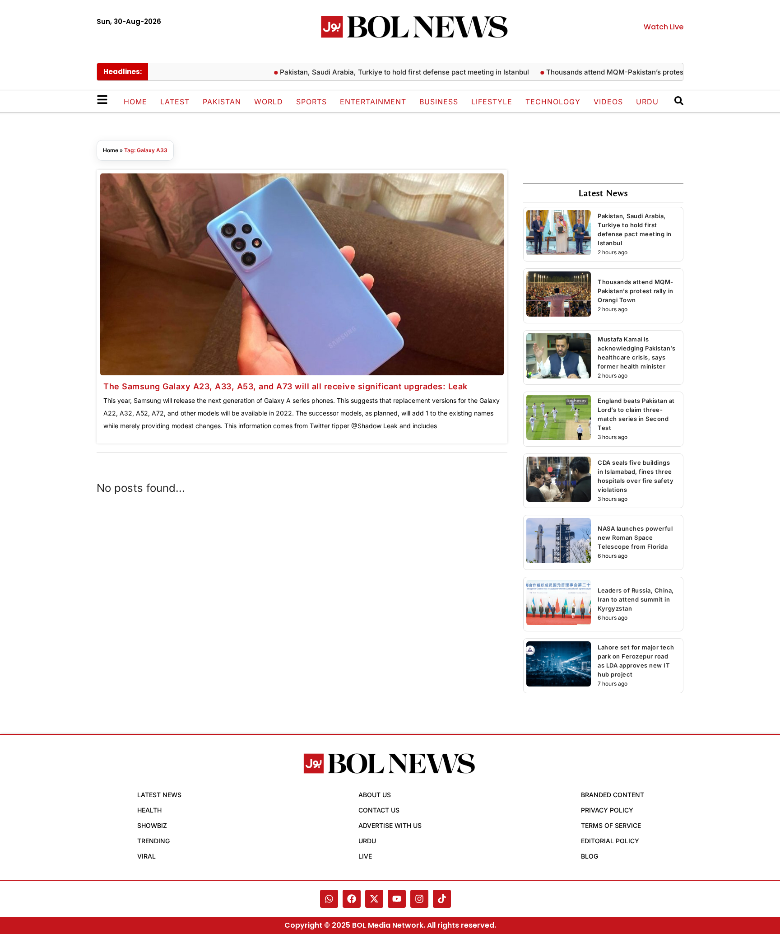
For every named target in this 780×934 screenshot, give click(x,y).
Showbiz (152, 825)
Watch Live (663, 27)
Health (149, 810)
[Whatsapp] (329, 899)
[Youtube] (397, 899)
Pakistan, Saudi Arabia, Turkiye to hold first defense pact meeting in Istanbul (385, 72)
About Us (374, 795)
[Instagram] (419, 899)
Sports (311, 101)
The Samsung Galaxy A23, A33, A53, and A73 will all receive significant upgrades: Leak (285, 386)
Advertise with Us (390, 825)
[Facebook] (352, 899)
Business (438, 101)
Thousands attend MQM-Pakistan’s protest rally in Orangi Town (630, 72)
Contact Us (378, 810)
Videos (608, 101)
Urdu (647, 101)
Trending (153, 841)
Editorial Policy (610, 841)
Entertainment (373, 101)
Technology (552, 101)
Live (365, 856)
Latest (175, 101)
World (268, 101)
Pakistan (222, 101)
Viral (146, 856)
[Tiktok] (442, 899)
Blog (589, 856)
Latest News (159, 795)
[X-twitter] (374, 899)
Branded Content (612, 795)
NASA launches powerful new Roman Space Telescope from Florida (635, 537)
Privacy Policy (607, 810)
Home (135, 101)
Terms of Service (611, 825)
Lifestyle (491, 101)
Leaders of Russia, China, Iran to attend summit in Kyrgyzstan (636, 599)
